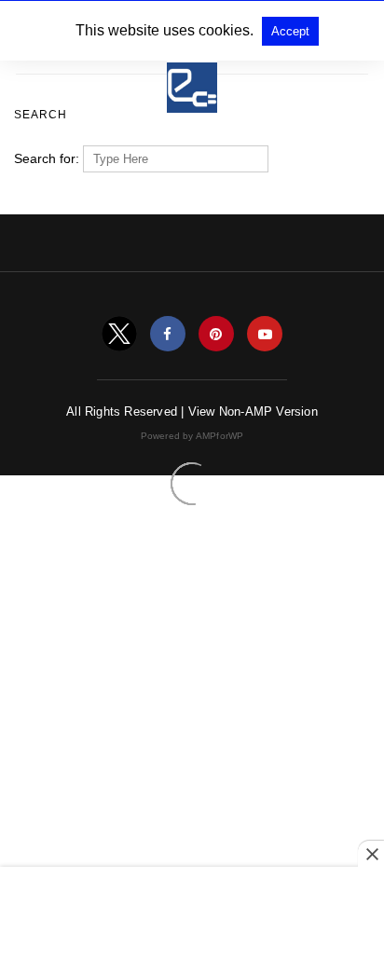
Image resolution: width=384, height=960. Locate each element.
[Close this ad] (371, 854)
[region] (192, 915)
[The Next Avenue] (192, 79)
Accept (290, 31)
